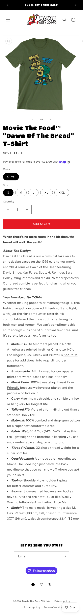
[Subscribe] (64, 556)
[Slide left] (32, 119)
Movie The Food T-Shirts (36, 601)
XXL (62, 192)
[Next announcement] (75, 5)
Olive (11, 177)
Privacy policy (32, 607)
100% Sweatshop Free (47, 382)
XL (47, 192)
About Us (70, 355)
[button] (8, 19)
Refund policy (62, 601)
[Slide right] (50, 119)
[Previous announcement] (7, 5)
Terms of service (53, 607)
